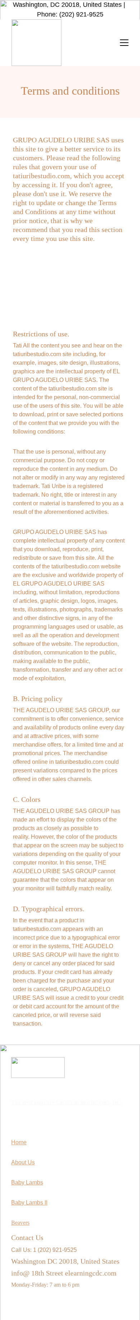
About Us (23, 1162)
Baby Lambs (27, 1182)
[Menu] (124, 42)
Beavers (20, 1223)
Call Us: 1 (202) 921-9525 (44, 1250)
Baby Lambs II (29, 1203)
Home (19, 1142)
